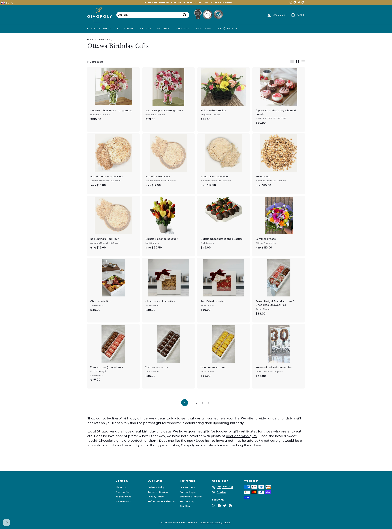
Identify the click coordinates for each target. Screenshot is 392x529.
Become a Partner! (191, 496)
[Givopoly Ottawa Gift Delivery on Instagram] (213, 505)
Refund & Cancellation (161, 501)
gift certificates (245, 431)
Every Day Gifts (99, 28)
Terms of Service (158, 492)
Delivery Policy (156, 487)
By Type (145, 28)
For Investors (123, 501)
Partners (182, 28)
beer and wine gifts (241, 436)
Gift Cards (204, 28)
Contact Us (122, 492)
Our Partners (187, 487)
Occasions (125, 28)
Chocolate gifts (111, 440)
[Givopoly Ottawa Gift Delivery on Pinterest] (230, 505)
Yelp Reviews (123, 496)
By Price (163, 28)
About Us (121, 487)
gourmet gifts (199, 431)
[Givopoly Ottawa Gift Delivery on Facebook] (219, 505)
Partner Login (188, 492)
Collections (104, 39)
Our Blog (185, 506)
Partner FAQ (187, 501)
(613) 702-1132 (228, 28)
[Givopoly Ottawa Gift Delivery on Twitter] (224, 505)
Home (90, 39)
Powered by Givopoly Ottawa (215, 522)
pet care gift (274, 440)
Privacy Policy (156, 496)
